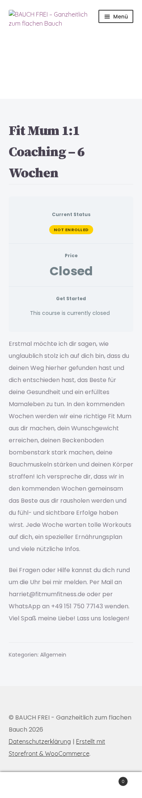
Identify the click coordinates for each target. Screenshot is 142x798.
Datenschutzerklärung (40, 741)
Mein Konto (23, 785)
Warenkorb (110, 778)
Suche (71, 785)
